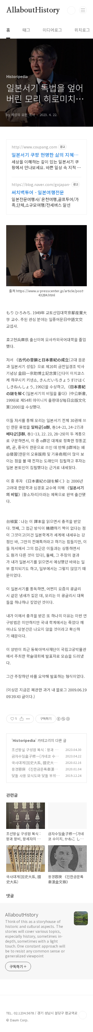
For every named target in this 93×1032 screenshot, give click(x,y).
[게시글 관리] (28, 719)
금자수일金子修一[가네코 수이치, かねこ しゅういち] (35, 759)
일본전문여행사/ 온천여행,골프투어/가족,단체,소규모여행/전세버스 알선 (45, 202)
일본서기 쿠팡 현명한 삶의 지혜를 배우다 (45, 155)
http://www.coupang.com (34, 147)
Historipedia (24, 740)
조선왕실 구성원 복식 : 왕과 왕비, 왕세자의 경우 (35, 752)
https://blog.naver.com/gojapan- (41, 184)
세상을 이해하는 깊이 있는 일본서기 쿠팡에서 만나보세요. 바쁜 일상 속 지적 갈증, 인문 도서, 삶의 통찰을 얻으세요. (46, 164)
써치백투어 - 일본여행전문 (38, 192)
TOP (83, 1015)
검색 (71, 10)
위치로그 (82, 30)
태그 (26, 30)
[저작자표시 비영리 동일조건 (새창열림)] (63, 719)
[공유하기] (21, 719)
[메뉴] (83, 10)
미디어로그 (52, 30)
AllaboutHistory (33, 10)
